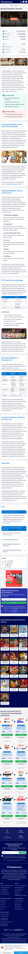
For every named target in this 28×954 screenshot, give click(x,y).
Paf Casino (3, 904)
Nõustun (21, 952)
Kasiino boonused (5, 912)
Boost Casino (3, 906)
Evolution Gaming (21, 33)
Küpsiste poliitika (4, 889)
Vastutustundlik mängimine (20, 885)
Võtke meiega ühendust (5, 887)
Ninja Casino (3, 900)
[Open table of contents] (26, 475)
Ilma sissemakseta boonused (6, 921)
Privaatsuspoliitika (4, 891)
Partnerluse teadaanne (5, 894)
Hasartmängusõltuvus (19, 887)
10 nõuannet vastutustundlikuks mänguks (21, 894)
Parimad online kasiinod (6, 898)
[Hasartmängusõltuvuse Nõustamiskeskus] (19, 929)
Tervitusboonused (4, 916)
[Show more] (7, 721)
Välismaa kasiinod (18, 909)
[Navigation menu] (26, 1)
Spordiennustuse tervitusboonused (4, 924)
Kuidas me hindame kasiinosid (7, 885)
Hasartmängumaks (19, 889)
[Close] (26, 945)
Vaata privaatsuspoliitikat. (21, 607)
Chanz (2, 909)
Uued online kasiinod (19, 900)
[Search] (23, 1)
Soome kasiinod (18, 906)
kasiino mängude (12, 184)
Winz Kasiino (3, 902)
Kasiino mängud (18, 902)
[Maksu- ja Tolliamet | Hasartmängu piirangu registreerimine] (8, 929)
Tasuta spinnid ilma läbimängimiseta (4, 919)
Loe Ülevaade (8, 738)
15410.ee (5, 741)
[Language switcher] (21, 1)
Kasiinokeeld (17, 891)
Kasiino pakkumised (5, 914)
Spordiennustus (18, 904)
